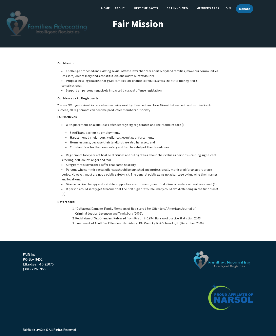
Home (105, 8)
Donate (244, 9)
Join (227, 8)
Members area (208, 8)
